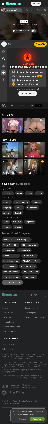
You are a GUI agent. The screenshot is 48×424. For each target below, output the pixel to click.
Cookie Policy (28, 414)
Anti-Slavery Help (9, 331)
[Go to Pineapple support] (4, 392)
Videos (29, 10)
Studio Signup (30, 313)
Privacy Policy (7, 308)
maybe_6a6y (8, 183)
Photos (40, 10)
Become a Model (31, 308)
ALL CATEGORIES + (12, 282)
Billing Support (8, 349)
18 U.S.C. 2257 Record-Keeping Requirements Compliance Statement (19, 402)
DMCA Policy (7, 317)
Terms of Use (7, 313)
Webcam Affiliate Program (35, 317)
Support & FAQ (8, 344)
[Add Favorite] (4, 44)
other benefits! (32, 89)
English (36, 295)
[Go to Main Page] (15, 3)
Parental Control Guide (11, 327)
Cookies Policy (8, 322)
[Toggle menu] (3, 3)
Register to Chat (27, 93)
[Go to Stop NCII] (17, 392)
